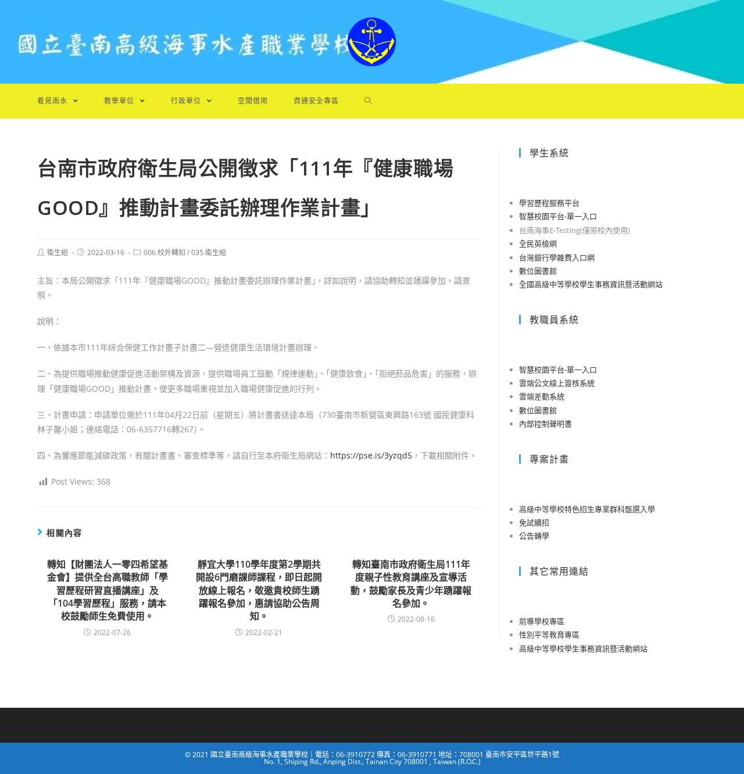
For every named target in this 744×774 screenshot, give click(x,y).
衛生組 (57, 252)
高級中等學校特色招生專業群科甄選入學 (587, 509)
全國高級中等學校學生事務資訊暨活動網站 (591, 284)
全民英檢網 (538, 243)
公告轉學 (534, 536)
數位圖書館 (538, 271)
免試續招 (534, 522)
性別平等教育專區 (549, 634)
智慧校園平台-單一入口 (558, 216)
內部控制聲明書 (545, 423)
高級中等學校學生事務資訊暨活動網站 (583, 648)
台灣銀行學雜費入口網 (557, 257)
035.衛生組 (208, 252)
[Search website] (368, 101)
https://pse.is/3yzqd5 (371, 455)
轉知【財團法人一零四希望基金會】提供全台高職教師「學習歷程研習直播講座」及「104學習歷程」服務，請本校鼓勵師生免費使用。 (107, 590)
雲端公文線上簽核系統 (557, 383)
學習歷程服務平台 (549, 203)
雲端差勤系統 (541, 396)
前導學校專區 (541, 621)
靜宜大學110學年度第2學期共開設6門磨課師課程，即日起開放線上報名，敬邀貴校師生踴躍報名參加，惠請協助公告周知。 (259, 590)
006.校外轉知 (164, 252)
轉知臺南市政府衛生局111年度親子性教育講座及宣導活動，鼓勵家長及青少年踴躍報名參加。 (410, 584)
